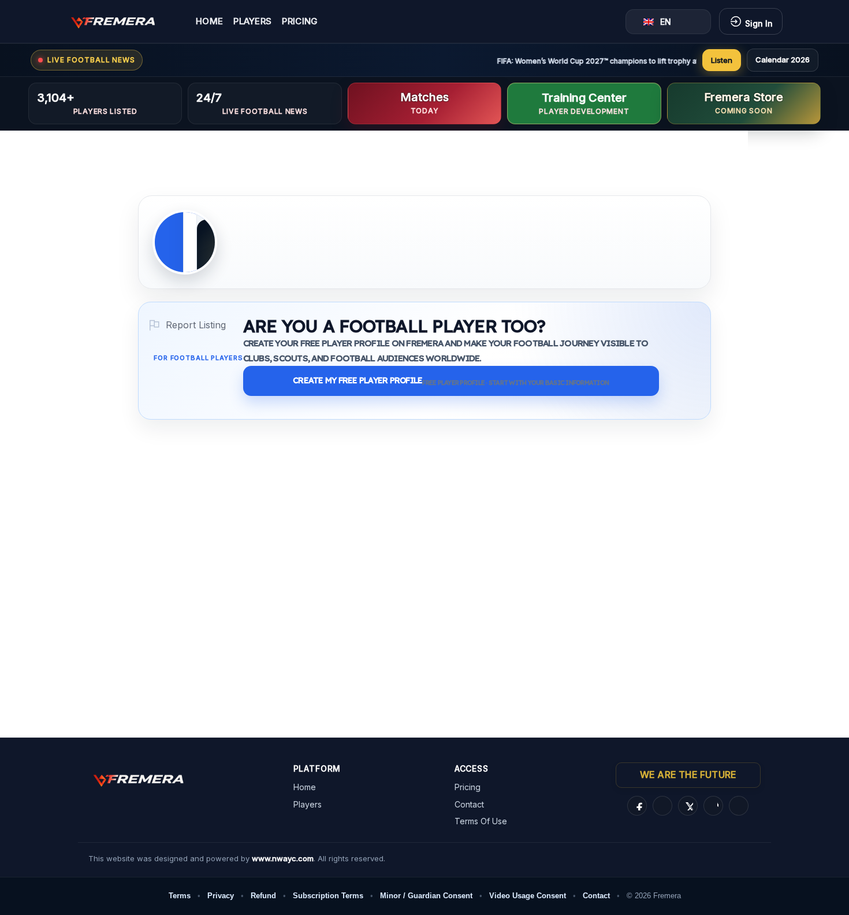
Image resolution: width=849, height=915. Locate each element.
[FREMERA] (121, 21)
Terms (180, 895)
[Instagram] (662, 806)
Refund (263, 895)
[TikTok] (713, 806)
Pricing (300, 22)
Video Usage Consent (527, 895)
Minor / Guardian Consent (426, 895)
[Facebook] (637, 806)
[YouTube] (739, 806)
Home (209, 22)
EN (665, 22)
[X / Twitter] (688, 806)
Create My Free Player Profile (451, 381)
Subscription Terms (328, 895)
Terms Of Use (481, 821)
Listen (721, 60)
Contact (469, 804)
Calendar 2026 (782, 59)
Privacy (220, 895)
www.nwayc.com (283, 858)
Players (252, 22)
